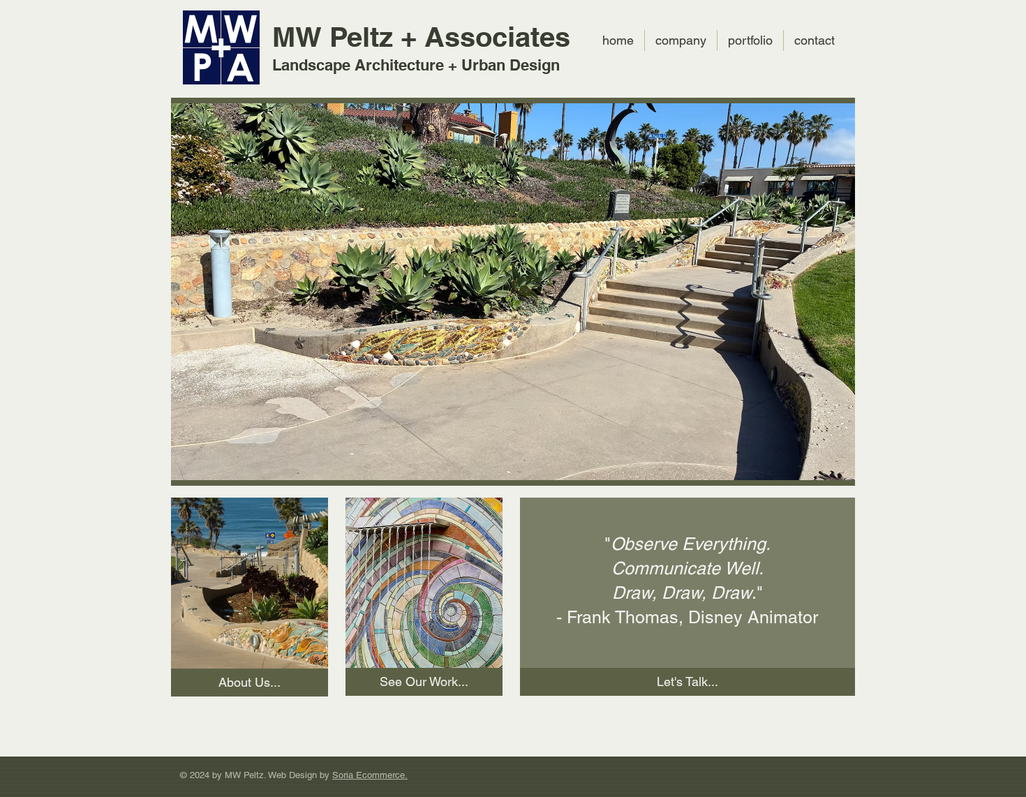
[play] (822, 111)
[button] (513, 290)
